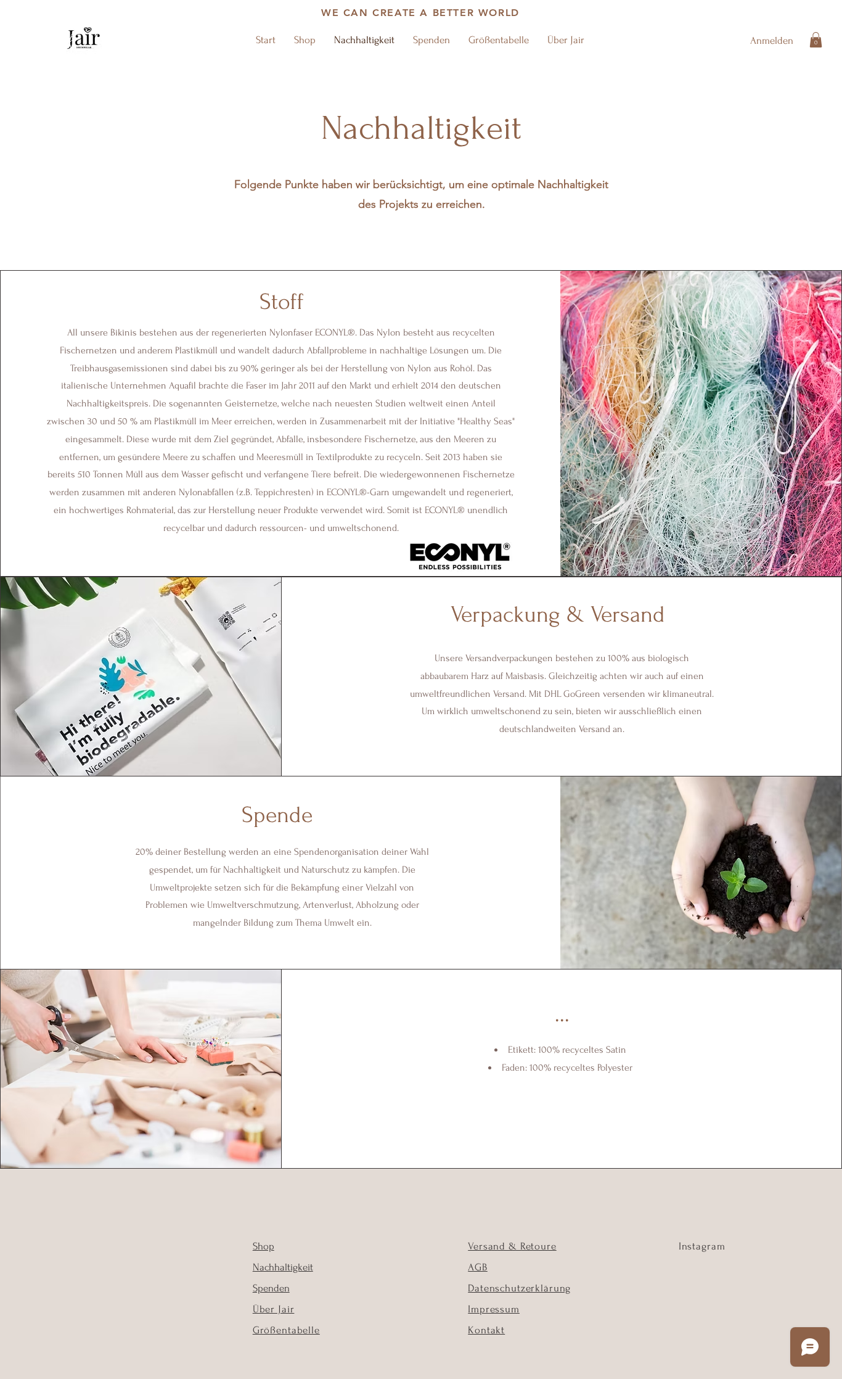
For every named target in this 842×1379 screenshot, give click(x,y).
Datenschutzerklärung (519, 1288)
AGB (478, 1267)
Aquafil (182, 385)
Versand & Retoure (512, 1246)
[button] (815, 39)
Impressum (494, 1309)
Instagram (702, 1246)
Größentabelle (286, 1330)
